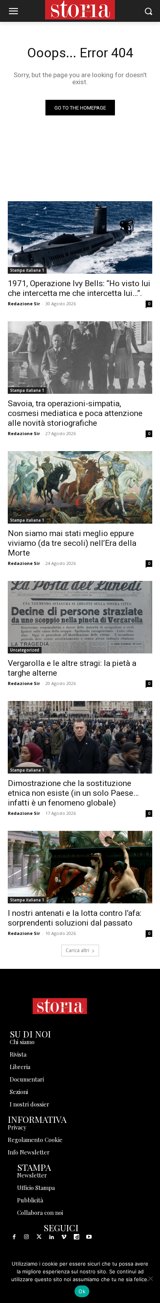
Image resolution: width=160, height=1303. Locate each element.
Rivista (18, 1054)
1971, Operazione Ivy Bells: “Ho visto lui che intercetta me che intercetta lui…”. (79, 288)
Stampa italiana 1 (27, 270)
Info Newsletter (29, 1152)
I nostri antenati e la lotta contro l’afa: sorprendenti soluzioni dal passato (74, 918)
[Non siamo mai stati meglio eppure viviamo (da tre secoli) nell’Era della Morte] (80, 487)
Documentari (27, 1079)
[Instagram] (26, 1237)
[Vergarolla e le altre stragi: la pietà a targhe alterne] (80, 617)
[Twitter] (39, 1237)
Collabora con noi (40, 1212)
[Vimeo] (64, 1237)
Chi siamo (22, 1042)
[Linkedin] (51, 1237)
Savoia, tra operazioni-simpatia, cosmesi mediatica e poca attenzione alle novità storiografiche (75, 413)
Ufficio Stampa (36, 1187)
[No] (150, 1278)
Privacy (17, 1127)
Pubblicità (30, 1200)
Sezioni (19, 1092)
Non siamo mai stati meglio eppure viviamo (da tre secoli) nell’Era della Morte (72, 543)
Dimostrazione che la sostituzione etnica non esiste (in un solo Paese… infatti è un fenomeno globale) (73, 793)
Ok (81, 1291)
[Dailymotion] (76, 1237)
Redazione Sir (24, 303)
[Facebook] (14, 1237)
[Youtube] (89, 1237)
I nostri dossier (29, 1104)
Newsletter (32, 1175)
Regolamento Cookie (35, 1140)
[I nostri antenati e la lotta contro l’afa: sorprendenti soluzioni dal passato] (80, 867)
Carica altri (77, 950)
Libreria (20, 1067)
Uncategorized (24, 650)
